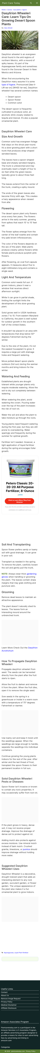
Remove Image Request (11, 999)
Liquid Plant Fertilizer (21, 952)
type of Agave (8, 84)
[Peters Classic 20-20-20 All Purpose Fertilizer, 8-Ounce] (20, 478)
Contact (4, 992)
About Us (5, 995)
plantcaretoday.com (18, 1051)
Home (4, 10)
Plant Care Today (11, 3)
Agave (24, 10)
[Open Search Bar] (31, 3)
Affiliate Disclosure (8, 1008)
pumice (26, 849)
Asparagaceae (9, 952)
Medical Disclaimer (9, 1005)
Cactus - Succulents (14, 10)
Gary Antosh (8, 28)
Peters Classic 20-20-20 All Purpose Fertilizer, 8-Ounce (20, 487)
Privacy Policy (6, 1002)
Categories (5, 1047)
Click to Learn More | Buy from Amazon (19, 501)
